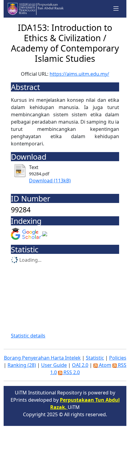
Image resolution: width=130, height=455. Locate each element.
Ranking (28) (22, 365)
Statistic (95, 357)
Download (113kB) (50, 180)
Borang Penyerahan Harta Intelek (42, 357)
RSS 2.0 (71, 372)
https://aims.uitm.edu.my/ (79, 74)
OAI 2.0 (80, 365)
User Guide (54, 365)
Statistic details (28, 335)
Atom (104, 365)
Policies (117, 357)
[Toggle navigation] (116, 9)
